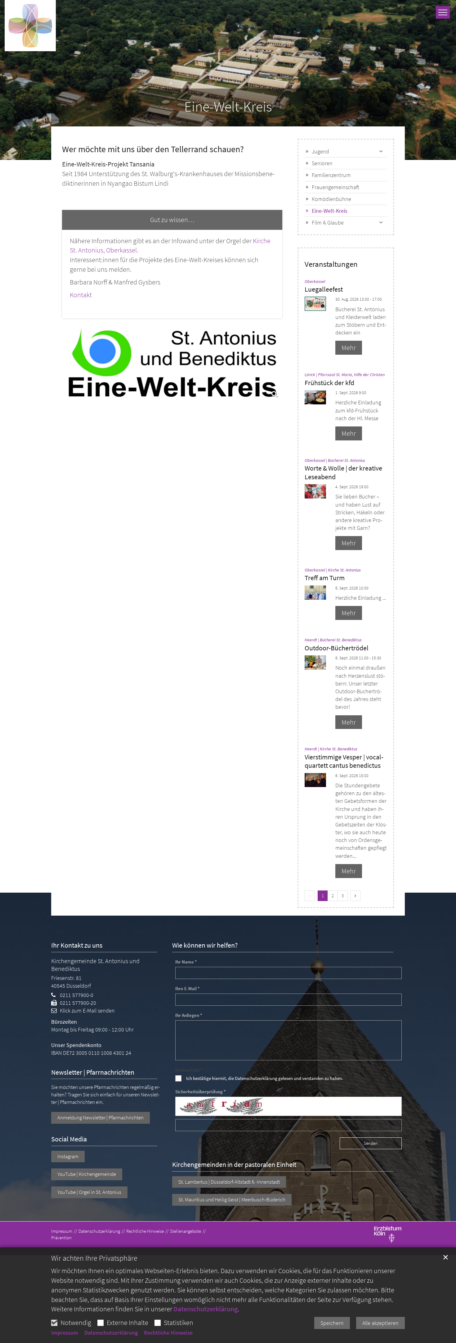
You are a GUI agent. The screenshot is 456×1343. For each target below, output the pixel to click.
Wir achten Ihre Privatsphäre (94, 1258)
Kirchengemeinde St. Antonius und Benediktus (95, 964)
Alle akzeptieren (380, 1323)
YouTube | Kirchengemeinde (86, 1174)
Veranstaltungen (331, 264)
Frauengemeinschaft (335, 187)
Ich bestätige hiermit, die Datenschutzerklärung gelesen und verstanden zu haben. (264, 1078)
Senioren (322, 163)
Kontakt (81, 294)
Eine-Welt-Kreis (228, 107)
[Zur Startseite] (30, 25)
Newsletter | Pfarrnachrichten (92, 1072)
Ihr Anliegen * (188, 1015)
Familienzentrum (331, 175)
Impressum (64, 1332)
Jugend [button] (320, 151)
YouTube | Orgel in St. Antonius (89, 1192)
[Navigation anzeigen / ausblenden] (443, 12)
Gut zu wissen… (172, 219)
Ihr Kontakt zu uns (76, 945)
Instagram (67, 1156)
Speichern (332, 1323)
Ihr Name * (186, 962)
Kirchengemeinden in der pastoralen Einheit (234, 1164)
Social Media (69, 1139)
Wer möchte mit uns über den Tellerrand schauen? (153, 149)
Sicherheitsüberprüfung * (200, 1092)
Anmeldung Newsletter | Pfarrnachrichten (100, 1117)
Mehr (349, 347)
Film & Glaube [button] (328, 222)
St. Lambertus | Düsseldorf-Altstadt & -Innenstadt (229, 1181)
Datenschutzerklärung (205, 1308)
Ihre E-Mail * (187, 988)
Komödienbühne (331, 199)
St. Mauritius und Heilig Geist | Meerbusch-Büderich (231, 1199)
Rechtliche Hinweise (168, 1332)
